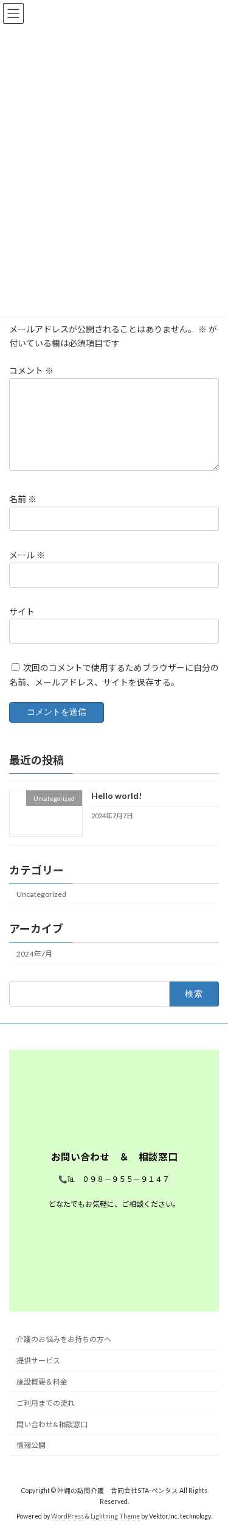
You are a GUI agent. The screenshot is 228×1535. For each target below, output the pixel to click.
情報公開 (31, 1445)
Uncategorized (41, 894)
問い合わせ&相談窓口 (52, 1424)
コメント (31, 370)
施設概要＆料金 (41, 1381)
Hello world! (116, 796)
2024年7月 (34, 953)
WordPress (67, 1516)
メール (27, 555)
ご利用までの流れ (45, 1403)
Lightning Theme (115, 1516)
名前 (22, 499)
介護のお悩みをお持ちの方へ (63, 1339)
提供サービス (38, 1360)
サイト (22, 611)
